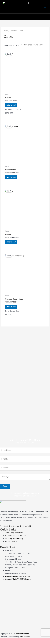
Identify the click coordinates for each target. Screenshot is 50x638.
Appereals (13, 31)
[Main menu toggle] (44, 6)
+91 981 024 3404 (28, 443)
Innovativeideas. (22, 634)
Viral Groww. (24, 636)
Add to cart (11, 105)
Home (5, 31)
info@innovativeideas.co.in (25, 496)
